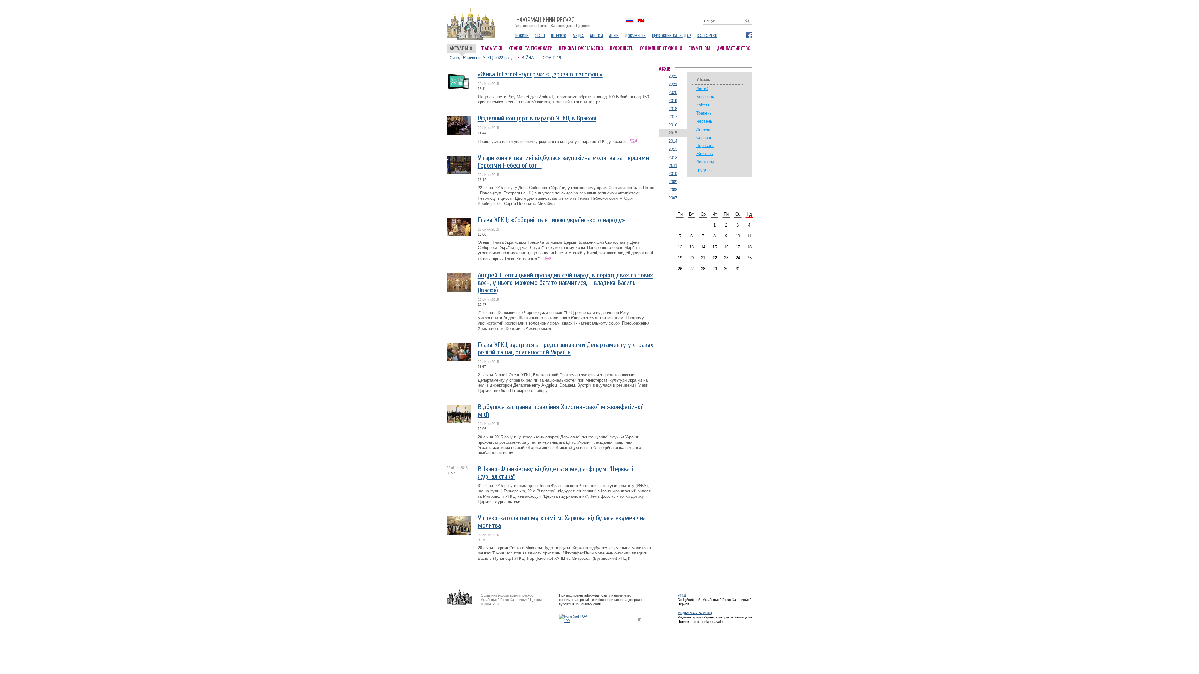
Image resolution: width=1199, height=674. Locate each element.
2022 (673, 76)
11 (749, 236)
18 (749, 247)
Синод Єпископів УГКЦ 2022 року (481, 58)
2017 (673, 117)
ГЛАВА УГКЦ (491, 48)
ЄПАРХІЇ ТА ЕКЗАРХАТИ (531, 48)
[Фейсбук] (749, 35)
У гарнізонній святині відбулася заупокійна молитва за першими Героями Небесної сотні (563, 161)
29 (715, 268)
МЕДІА (578, 35)
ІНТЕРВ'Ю (558, 35)
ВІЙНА (527, 58)
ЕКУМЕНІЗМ (699, 48)
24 (738, 258)
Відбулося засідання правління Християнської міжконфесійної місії (560, 410)
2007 (673, 198)
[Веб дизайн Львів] (640, 619)
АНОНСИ (596, 35)
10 (738, 236)
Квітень (703, 105)
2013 (673, 149)
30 (726, 268)
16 (726, 247)
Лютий (702, 88)
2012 (673, 157)
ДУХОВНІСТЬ (621, 48)
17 (738, 247)
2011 (673, 165)
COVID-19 (552, 58)
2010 (673, 173)
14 (703, 247)
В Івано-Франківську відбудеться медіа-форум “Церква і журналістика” (555, 473)
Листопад (705, 161)
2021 (673, 84)
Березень (705, 97)
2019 (673, 100)
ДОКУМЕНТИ (635, 35)
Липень (703, 129)
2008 (673, 190)
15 (715, 247)
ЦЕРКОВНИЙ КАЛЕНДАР (671, 35)
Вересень (705, 145)
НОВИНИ (522, 35)
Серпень (704, 137)
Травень (704, 113)
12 (680, 247)
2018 (673, 108)
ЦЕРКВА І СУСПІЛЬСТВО (581, 48)
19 (680, 258)
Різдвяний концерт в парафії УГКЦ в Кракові (537, 118)
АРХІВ (614, 35)
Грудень (704, 170)
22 (715, 258)
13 (691, 247)
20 (691, 258)
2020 (673, 92)
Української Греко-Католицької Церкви (552, 22)
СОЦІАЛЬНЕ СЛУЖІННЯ (661, 48)
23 (726, 258)
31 (738, 268)
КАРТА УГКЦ (707, 35)
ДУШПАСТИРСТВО (734, 48)
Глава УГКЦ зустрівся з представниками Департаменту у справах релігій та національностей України (565, 348)
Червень (704, 121)
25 (749, 258)
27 (691, 268)
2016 (673, 125)
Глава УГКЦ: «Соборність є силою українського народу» (551, 220)
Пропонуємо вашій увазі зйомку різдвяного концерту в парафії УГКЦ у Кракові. (553, 141)
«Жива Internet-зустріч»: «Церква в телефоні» (540, 74)
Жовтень (704, 153)
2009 (673, 181)
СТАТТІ (540, 35)
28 (703, 268)
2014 (673, 141)
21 (703, 258)
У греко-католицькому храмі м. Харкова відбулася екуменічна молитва (562, 522)
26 (680, 268)
